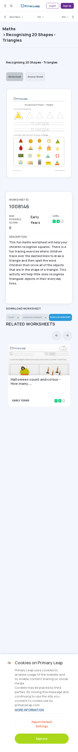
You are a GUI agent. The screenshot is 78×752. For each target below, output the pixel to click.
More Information (29, 710)
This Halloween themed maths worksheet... (34, 395)
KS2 (64, 17)
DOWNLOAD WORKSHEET (60, 317)
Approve (42, 739)
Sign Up (67, 6)
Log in (52, 6)
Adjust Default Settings (41, 724)
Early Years (15, 17)
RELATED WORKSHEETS (30, 324)
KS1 (39, 17)
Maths (9, 29)
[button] (4, 17)
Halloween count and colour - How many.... (36, 381)
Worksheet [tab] (14, 76)
